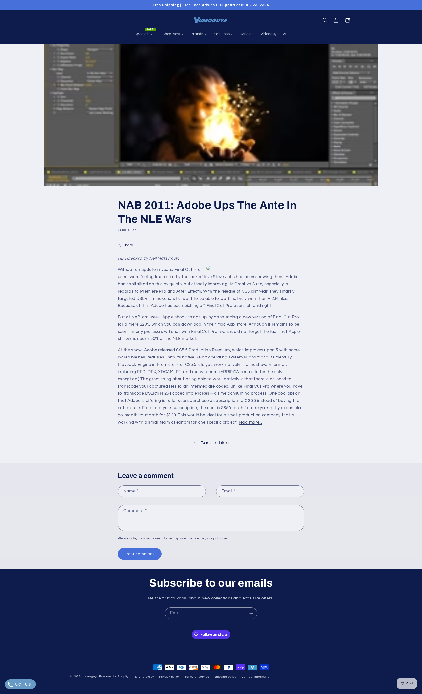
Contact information (256, 676)
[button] (324, 20)
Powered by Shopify (114, 676)
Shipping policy (225, 676)
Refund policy (144, 676)
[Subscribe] (251, 613)
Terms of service (197, 676)
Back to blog (215, 443)
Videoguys (90, 676)
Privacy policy (169, 676)
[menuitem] (145, 34)
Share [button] (128, 245)
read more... (250, 422)
